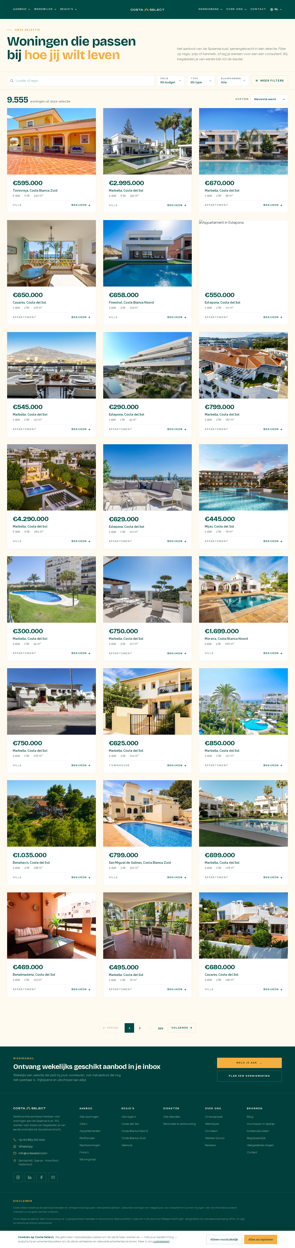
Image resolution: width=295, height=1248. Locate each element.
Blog (250, 1116)
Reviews (210, 1145)
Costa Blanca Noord (134, 1131)
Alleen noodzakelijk (224, 1239)
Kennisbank (209, 9)
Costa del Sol (130, 1123)
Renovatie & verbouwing (179, 1123)
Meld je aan (249, 1062)
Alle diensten (171, 1116)
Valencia (126, 1145)
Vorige (113, 1027)
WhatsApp (26, 1146)
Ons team (211, 1131)
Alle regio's (128, 1116)
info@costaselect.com (33, 1153)
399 (160, 1028)
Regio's (66, 9)
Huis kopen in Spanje (260, 1123)
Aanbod (20, 9)
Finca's (84, 1152)
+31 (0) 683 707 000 (32, 1139)
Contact (258, 9)
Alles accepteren (260, 1239)
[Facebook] (41, 1177)
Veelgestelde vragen (260, 1145)
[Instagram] (18, 1177)
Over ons (234, 9)
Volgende (179, 1027)
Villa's (83, 1123)
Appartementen (89, 1131)
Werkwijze (43, 9)
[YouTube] (53, 1177)
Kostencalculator (258, 1131)
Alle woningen (89, 1116)
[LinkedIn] (29, 1177)
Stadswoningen (89, 1145)
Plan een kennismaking (249, 1076)
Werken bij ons (214, 1138)
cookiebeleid (161, 1241)
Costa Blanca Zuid (133, 1138)
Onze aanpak (214, 1116)
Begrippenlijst (256, 1138)
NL (276, 9)
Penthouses (87, 1138)
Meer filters (272, 80)
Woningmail (87, 1159)
